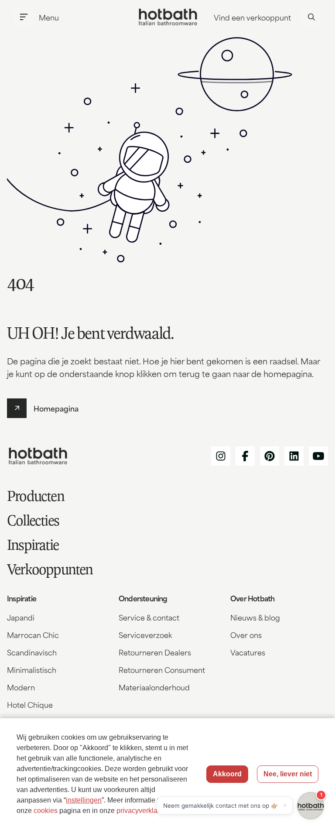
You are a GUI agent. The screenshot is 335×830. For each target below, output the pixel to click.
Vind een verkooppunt (252, 17)
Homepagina (56, 408)
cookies (46, 810)
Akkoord (227, 774)
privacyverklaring (142, 810)
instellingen (84, 800)
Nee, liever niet (287, 774)
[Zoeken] (311, 17)
